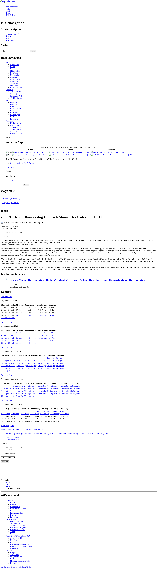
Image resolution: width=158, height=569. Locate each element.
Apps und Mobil (16, 538)
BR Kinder (14, 559)
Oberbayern (14, 81)
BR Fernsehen (15, 123)
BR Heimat (14, 113)
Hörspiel (13, 563)
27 (44, 315)
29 (4, 318)
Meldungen (14, 85)
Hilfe (12, 534)
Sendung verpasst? (12, 34)
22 (19, 340)
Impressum (14, 517)
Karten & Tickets (16, 133)
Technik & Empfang (17, 525)
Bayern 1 (13, 102)
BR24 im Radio (16, 88)
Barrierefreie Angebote (18, 528)
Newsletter (9, 36)
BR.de (8, 482)
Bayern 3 (13, 106)
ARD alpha (10, 40)
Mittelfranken (15, 71)
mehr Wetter (10, 167)
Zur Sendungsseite (7, 426)
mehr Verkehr (10, 181)
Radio (8, 484)
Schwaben (14, 83)
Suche (5, 51)
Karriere (13, 505)
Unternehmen (15, 507)
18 (44, 338)
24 (19, 315)
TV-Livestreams (16, 98)
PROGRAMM (11, 519)
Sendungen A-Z (16, 96)
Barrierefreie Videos (17, 530)
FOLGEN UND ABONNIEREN (18, 536)
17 (37, 338)
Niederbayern (15, 79)
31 (37, 343)
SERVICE (9, 500)
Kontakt (13, 502)
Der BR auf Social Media (19, 544)
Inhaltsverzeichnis (16, 513)
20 (4, 340)
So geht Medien (16, 557)
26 (38, 315)
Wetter (12, 67)
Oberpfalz (13, 77)
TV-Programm (15, 127)
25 (28, 315)
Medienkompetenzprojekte (20, 561)
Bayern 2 (13, 104)
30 (11, 318)
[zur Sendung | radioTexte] (79, 430)
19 (51, 338)
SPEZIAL (9, 550)
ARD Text (14, 131)
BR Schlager (15, 115)
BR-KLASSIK (15, 108)
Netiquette (14, 548)
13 (4, 338)
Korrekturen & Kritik (18, 509)
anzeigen (5, 462)
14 (11, 338)
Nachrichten (14, 65)
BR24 (12, 111)
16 (27, 338)
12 (51, 335)
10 (37, 335)
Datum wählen (6, 297)
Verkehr (13, 69)
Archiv (12, 532)
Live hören (14, 119)
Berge (8, 38)
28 (52, 315)
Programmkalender (17, 521)
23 (27, 340)
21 (11, 340)
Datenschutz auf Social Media (21, 546)
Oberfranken (14, 73)
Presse (12, 511)
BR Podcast (14, 117)
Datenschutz (14, 515)
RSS (12, 542)
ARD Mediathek (16, 92)
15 (19, 338)
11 (44, 335)
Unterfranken (15, 75)
